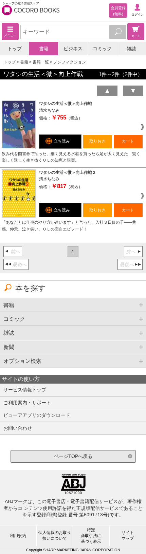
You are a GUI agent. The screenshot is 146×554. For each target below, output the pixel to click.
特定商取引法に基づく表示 (91, 536)
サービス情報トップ (24, 389)
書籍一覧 (41, 62)
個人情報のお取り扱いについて (54, 535)
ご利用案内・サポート (27, 402)
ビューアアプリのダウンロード (36, 415)
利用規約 (18, 535)
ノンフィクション (69, 62)
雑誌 (131, 48)
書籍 (44, 48)
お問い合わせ (17, 428)
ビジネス (73, 48)
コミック (102, 48)
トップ (14, 48)
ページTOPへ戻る (73, 456)
